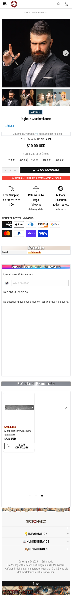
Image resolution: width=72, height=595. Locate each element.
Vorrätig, (29, 133)
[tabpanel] (19, 425)
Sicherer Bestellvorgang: (18, 218)
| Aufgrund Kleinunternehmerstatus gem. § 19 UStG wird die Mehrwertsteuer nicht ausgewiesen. (36, 570)
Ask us (10, 125)
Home (26, 12)
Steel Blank (17, 432)
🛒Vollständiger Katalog (48, 133)
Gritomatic (14, 4)
